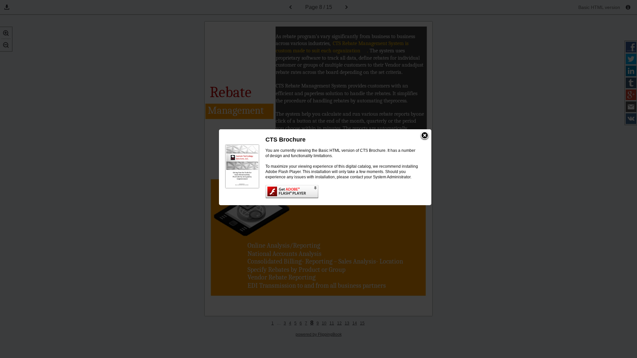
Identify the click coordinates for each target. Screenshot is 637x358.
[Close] (425, 136)
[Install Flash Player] (341, 192)
